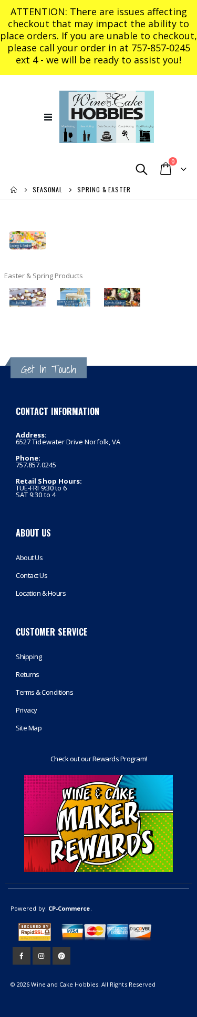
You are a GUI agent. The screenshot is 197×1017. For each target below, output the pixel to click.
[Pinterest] (61, 956)
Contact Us (31, 575)
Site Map (29, 727)
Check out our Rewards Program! (98, 758)
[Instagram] (41, 956)
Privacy (26, 710)
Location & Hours (41, 593)
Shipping (29, 656)
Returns (27, 674)
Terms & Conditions (44, 692)
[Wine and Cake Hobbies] (106, 117)
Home (14, 189)
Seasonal (48, 190)
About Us (29, 557)
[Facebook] (21, 956)
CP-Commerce (69, 908)
